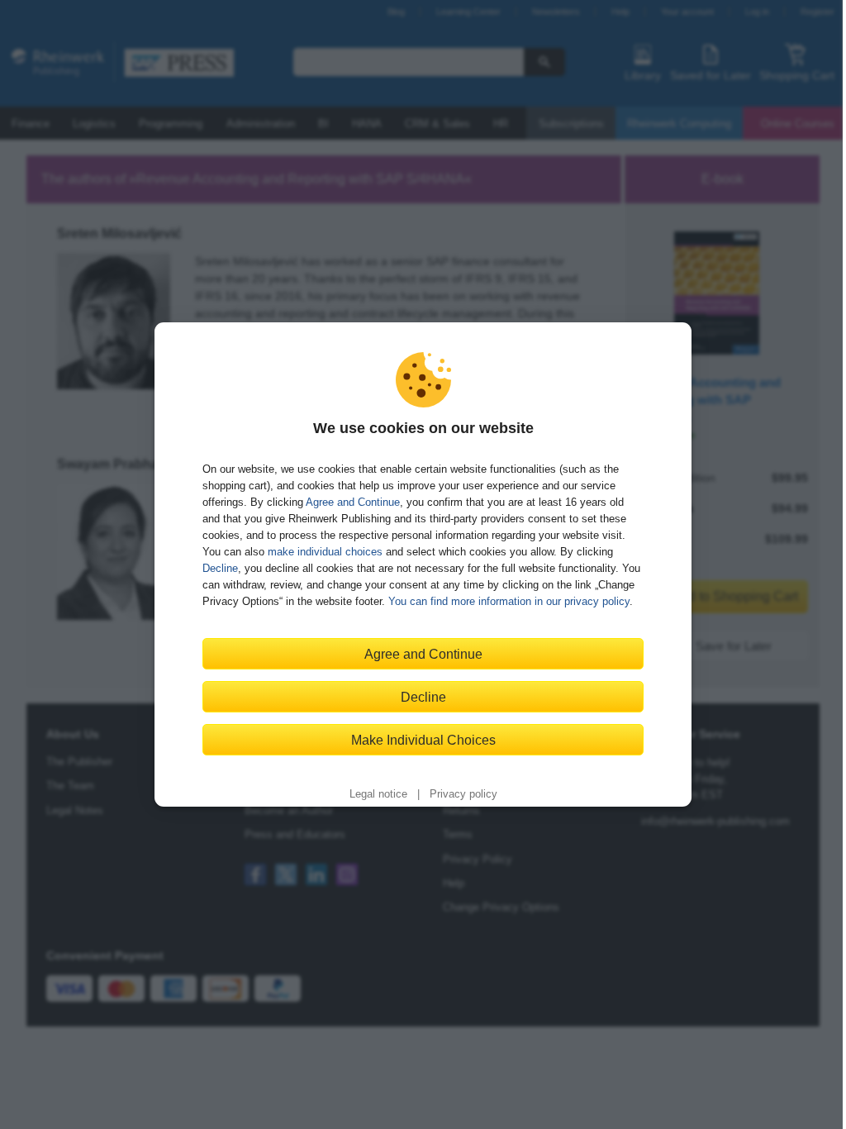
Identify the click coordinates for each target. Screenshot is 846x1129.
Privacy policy (463, 794)
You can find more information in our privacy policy (509, 601)
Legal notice (378, 794)
